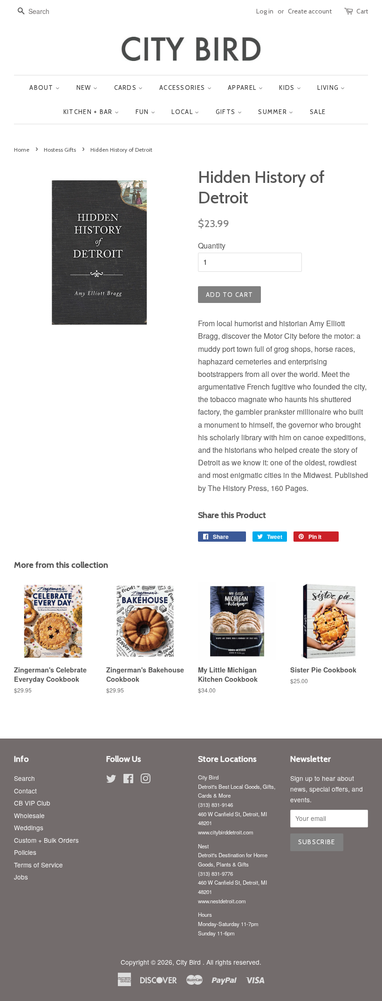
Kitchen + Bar (89, 111)
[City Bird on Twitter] (111, 780)
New (84, 87)
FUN (143, 111)
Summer (273, 111)
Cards (126, 87)
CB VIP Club (32, 802)
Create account (310, 11)
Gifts (227, 111)
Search (24, 778)
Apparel (243, 87)
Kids (288, 87)
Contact (25, 790)
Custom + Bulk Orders (46, 840)
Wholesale (29, 815)
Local (183, 111)
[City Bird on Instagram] (145, 780)
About (42, 87)
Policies (25, 852)
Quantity (211, 245)
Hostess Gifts (60, 149)
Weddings (28, 827)
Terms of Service (38, 864)
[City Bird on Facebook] (128, 780)
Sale (318, 111)
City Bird (189, 962)
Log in (264, 11)
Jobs (21, 876)
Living (329, 87)
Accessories (183, 87)
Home (21, 149)
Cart (362, 11)
